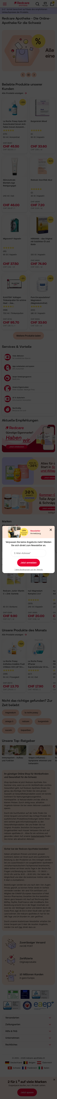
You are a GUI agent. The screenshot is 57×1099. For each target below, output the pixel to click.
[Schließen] (51, 530)
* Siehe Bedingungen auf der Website (28, 570)
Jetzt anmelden (28, 562)
